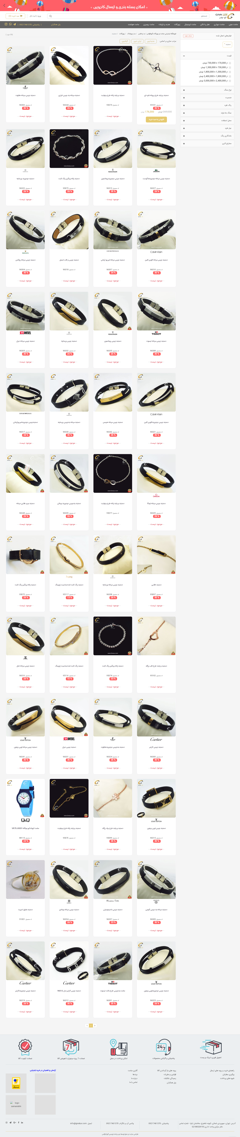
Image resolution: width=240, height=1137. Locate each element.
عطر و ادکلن (205, 24)
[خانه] (222, 16)
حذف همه (188, 36)
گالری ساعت (132, 1070)
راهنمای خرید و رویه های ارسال (222, 1070)
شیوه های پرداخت (227, 1078)
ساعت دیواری (219, 24)
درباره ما (134, 1078)
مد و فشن (141, 33)
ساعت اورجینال (190, 24)
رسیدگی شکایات (170, 1078)
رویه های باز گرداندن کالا (166, 1070)
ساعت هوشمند (133, 24)
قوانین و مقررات (170, 1074)
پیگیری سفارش (228, 1074)
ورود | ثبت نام (35, 16)
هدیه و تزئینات (164, 24)
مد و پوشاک (131, 33)
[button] (236, 5)
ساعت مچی (233, 24)
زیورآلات (177, 24)
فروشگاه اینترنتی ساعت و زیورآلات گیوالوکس (161, 33)
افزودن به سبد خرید (156, 119)
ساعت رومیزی (148, 24)
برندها (135, 1074)
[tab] (207, 36)
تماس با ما (133, 1082)
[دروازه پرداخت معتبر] (16, 1083)
